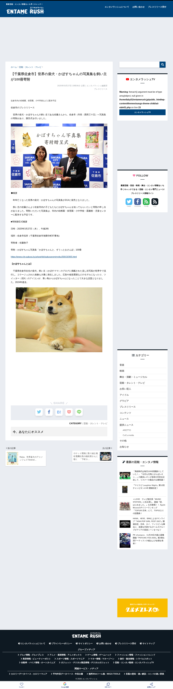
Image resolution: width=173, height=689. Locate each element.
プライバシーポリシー (62, 643)
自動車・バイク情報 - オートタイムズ (38, 662)
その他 (123, 440)
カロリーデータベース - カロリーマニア (29, 674)
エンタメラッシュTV (142, 112)
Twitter (129, 206)
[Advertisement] (86, 38)
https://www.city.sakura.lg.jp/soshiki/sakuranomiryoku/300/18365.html (44, 257)
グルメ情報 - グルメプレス (32, 655)
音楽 (122, 365)
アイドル (124, 395)
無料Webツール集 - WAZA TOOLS (104, 674)
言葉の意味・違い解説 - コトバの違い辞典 (145, 674)
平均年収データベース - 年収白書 (68, 674)
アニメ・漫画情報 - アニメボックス (65, 655)
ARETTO (127, 430)
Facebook (137, 206)
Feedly (146, 206)
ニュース (124, 419)
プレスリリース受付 (157, 7)
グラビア (124, 401)
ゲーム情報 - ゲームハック (99, 655)
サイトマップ (149, 643)
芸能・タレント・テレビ (95, 423)
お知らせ (124, 447)
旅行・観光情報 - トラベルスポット (136, 659)
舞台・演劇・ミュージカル (133, 377)
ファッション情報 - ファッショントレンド (136, 655)
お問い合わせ (138, 7)
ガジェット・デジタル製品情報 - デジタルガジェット (85, 662)
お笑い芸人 (125, 389)
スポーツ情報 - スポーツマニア (70, 659)
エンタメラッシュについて (117, 7)
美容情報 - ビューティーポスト (37, 659)
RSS (154, 206)
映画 (122, 371)
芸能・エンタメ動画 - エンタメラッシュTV (134, 662)
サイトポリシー (86, 643)
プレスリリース (128, 407)
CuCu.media (128, 435)
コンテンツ (125, 413)
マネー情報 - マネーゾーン (102, 659)
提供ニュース (126, 425)
